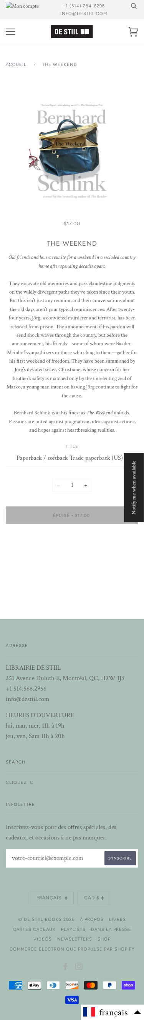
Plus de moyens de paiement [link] (72, 556)
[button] (112, 1012)
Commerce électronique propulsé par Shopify (72, 949)
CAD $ (91, 897)
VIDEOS (42, 939)
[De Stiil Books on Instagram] (79, 968)
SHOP (104, 939)
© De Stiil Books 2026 (46, 919)
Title (72, 446)
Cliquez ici (20, 782)
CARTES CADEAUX (34, 929)
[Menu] (10, 32)
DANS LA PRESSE (111, 929)
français (49, 897)
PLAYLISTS (73, 929)
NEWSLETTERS (74, 939)
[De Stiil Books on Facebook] (65, 968)
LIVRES (117, 919)
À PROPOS (92, 919)
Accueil (16, 64)
